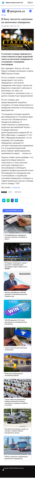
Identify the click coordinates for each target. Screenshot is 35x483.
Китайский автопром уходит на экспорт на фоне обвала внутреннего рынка (16, 431)
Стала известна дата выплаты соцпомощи (16, 349)
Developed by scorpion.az (23, 470)
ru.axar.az (15, 187)
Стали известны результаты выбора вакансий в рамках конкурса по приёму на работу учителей (16, 402)
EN (5, 15)
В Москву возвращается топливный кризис (14, 375)
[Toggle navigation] (3, 11)
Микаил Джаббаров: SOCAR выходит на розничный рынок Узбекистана (16, 294)
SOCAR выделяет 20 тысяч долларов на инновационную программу (16, 322)
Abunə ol (30, 2)
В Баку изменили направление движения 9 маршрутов (16, 458)
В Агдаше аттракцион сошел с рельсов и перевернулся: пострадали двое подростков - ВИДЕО (16, 266)
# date (10, 192)
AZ (2, 15)
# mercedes (17, 192)
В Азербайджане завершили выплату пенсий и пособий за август (16, 237)
